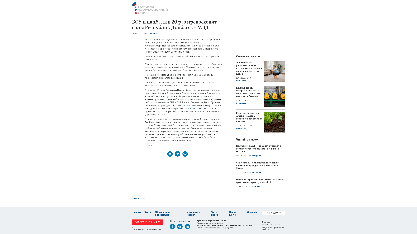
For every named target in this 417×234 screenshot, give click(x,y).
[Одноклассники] (170, 154)
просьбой (188, 105)
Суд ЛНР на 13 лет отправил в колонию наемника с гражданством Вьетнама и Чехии (257, 165)
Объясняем (252, 212)
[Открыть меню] (284, 8)
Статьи (148, 212)
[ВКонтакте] (185, 154)
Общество (241, 81)
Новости (136, 212)
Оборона (153, 34)
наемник (149, 145)
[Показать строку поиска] (279, 8)
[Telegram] (177, 154)
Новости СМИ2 (138, 198)
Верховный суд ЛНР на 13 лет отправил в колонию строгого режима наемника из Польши (258, 149)
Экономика (241, 103)
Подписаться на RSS (147, 222)
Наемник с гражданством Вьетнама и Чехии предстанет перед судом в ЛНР (260, 181)
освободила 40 (195, 108)
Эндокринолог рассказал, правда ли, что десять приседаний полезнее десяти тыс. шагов (249, 68)
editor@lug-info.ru (227, 228)
